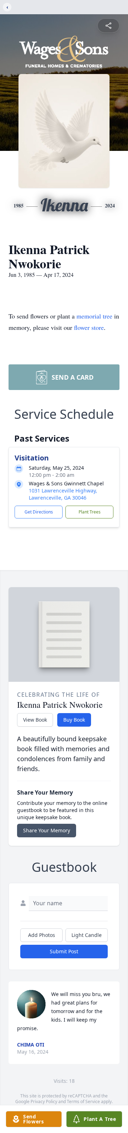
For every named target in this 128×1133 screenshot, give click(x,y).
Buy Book (74, 719)
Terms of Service (83, 1101)
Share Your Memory (46, 830)
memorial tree (94, 316)
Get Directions (39, 512)
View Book (35, 719)
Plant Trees (90, 512)
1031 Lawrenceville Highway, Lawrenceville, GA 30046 (63, 494)
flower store (89, 327)
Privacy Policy (44, 1101)
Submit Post (64, 951)
